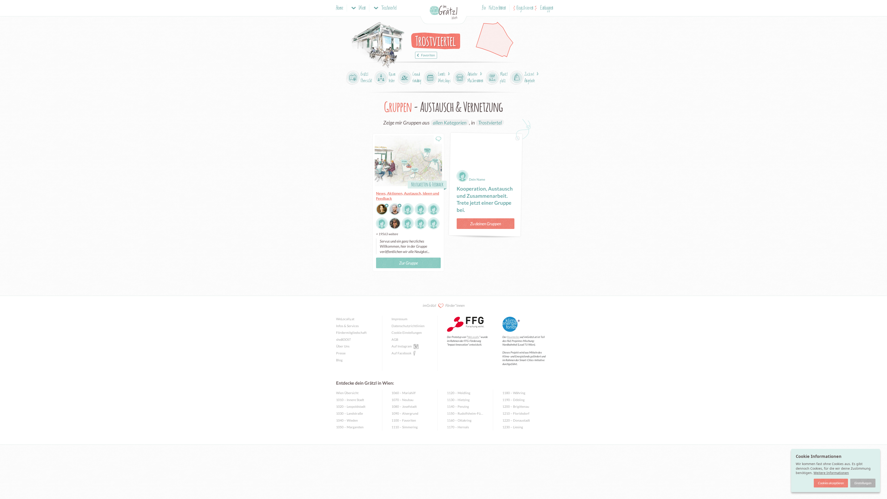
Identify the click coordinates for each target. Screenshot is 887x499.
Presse (341, 353)
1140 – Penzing (458, 406)
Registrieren (524, 8)
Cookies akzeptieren (831, 483)
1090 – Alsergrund (405, 413)
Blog (339, 360)
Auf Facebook (401, 353)
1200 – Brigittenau (515, 406)
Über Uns (342, 346)
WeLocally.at (345, 319)
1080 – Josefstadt (404, 406)
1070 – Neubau (402, 400)
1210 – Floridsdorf (515, 413)
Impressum (399, 319)
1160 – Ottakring (459, 420)
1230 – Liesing (512, 427)
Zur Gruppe (408, 262)
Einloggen (546, 8)
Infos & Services (347, 326)
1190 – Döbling (513, 400)
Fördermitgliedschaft (351, 333)
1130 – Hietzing (458, 400)
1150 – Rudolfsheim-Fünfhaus (465, 413)
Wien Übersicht (347, 393)
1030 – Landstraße (349, 413)
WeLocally (473, 337)
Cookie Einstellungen (407, 333)
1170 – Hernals (458, 427)
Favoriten (428, 55)
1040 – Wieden (347, 420)
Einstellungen (862, 483)
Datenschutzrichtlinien (408, 326)
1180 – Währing (513, 393)
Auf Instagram (402, 346)
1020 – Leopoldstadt (350, 406)
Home (339, 8)
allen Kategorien (450, 122)
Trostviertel (490, 122)
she (343, 339)
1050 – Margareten (350, 427)
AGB (395, 339)
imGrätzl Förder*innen (444, 305)
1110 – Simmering (405, 427)
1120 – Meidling (458, 393)
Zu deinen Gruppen (485, 223)
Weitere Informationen (831, 473)
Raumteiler (513, 337)
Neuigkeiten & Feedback (427, 184)
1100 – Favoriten (404, 420)
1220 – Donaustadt (516, 420)
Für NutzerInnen (494, 8)
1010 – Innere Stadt (350, 400)
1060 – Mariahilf (404, 393)
